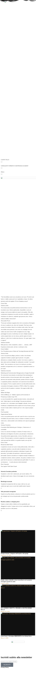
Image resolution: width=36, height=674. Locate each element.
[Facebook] (3, 670)
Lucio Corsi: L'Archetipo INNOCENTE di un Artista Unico (16, 636)
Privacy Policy (5, 667)
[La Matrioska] (11, 2)
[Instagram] (8, 670)
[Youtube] (12, 670)
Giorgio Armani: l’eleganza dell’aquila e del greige (14, 553)
